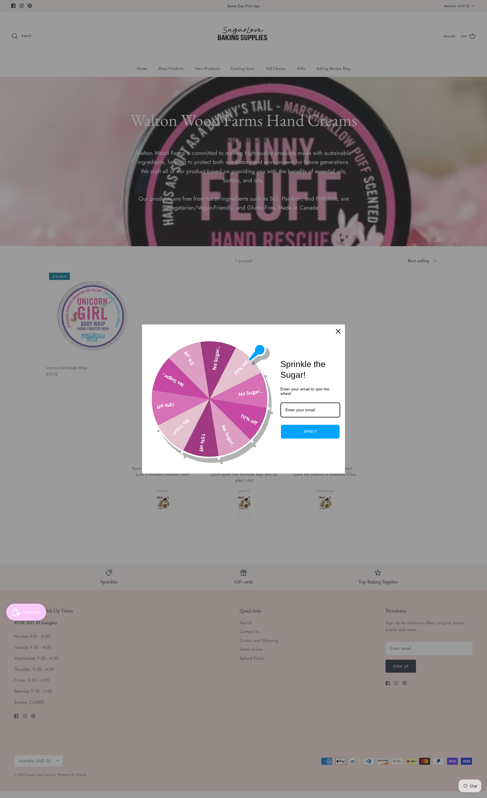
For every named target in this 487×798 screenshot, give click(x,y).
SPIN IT (310, 431)
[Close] (338, 331)
